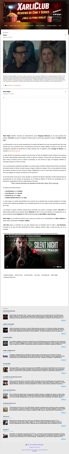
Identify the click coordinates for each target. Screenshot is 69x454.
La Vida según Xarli (28, 25)
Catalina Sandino (8, 275)
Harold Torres (19, 275)
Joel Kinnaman (28, 275)
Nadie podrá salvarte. (14, 151)
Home (5, 25)
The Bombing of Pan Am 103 (9, 403)
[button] (65, 35)
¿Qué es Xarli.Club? (14, 25)
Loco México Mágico (7, 337)
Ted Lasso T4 (6, 416)
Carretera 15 (6, 429)
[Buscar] (67, 3)
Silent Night (54, 275)
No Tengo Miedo (6, 363)
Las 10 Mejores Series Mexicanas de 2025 (12, 376)
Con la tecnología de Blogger (35, 444)
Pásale (63, 320)
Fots (60, 25)
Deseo (5, 35)
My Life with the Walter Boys (9, 390)
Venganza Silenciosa (9, 277)
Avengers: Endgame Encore (9, 350)
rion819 (38, 447)
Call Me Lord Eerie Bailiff (8, 324)
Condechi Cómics (52, 25)
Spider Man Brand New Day (9, 311)
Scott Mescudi (45, 275)
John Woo (37, 275)
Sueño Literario (40, 25)
